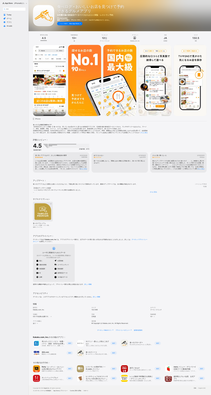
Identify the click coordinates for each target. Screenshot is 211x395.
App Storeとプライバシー (60, 390)
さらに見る (144, 132)
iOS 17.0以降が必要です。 (41, 316)
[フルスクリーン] (63, 113)
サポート (86, 390)
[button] (14, 14)
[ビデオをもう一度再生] (35, 113)
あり (34, 323)
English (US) (202, 388)
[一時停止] (56, 113)
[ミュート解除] (60, 113)
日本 (195, 388)
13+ (151, 316)
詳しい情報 (88, 284)
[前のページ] (30, 80)
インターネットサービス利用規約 (42, 390)
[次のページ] (208, 80)
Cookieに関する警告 (75, 390)
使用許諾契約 (138, 330)
